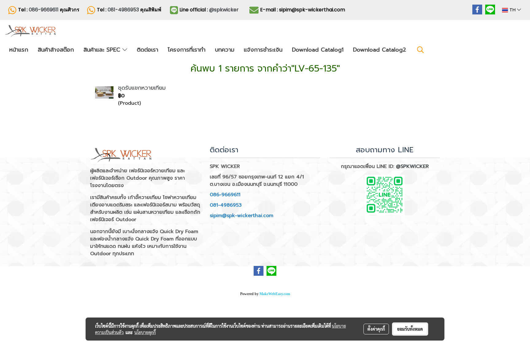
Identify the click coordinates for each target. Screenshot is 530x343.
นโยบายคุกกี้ (145, 332)
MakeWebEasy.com (274, 294)
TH (512, 10)
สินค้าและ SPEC (102, 49)
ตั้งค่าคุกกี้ (376, 329)
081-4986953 (124, 9)
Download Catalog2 (379, 49)
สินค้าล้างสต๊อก (56, 49)
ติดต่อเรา (147, 49)
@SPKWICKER (412, 166)
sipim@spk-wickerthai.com (241, 215)
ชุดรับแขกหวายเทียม (142, 88)
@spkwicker (224, 9)
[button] (420, 50)
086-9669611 (44, 9)
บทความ (224, 49)
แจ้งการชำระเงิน (263, 49)
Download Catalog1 (318, 49)
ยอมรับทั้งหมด (410, 329)
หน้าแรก (18, 49)
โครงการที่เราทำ (186, 49)
